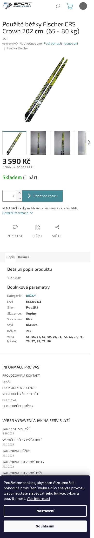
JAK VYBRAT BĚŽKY (16, 451)
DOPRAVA (9, 400)
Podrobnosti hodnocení (61, 43)
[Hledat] (58, 6)
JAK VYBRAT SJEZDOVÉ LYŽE (22, 473)
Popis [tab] (11, 257)
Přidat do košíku (46, 196)
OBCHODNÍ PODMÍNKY (17, 406)
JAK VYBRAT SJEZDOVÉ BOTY (23, 462)
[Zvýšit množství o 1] (19, 193)
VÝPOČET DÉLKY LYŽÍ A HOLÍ (21, 440)
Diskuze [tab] (23, 257)
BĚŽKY (31, 295)
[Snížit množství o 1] (19, 198)
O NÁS (6, 382)
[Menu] (83, 6)
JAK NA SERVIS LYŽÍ (15, 429)
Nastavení (45, 511)
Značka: (18, 48)
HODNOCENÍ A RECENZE (18, 388)
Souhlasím (45, 526)
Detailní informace (15, 213)
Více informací (38, 498)
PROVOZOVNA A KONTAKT (21, 375)
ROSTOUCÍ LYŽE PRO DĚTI (20, 394)
